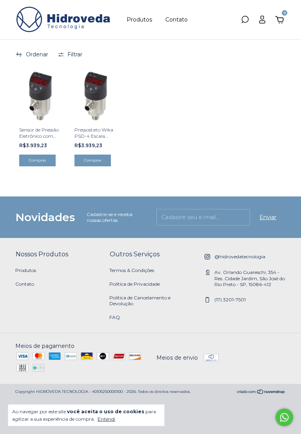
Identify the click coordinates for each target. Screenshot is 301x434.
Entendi (106, 419)
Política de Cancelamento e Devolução (139, 300)
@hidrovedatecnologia (239, 256)
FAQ (114, 317)
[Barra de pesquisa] (245, 20)
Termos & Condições (131, 270)
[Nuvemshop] (261, 392)
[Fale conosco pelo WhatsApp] (284, 417)
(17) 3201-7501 (230, 300)
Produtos (139, 19)
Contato (176, 19)
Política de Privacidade (134, 284)
